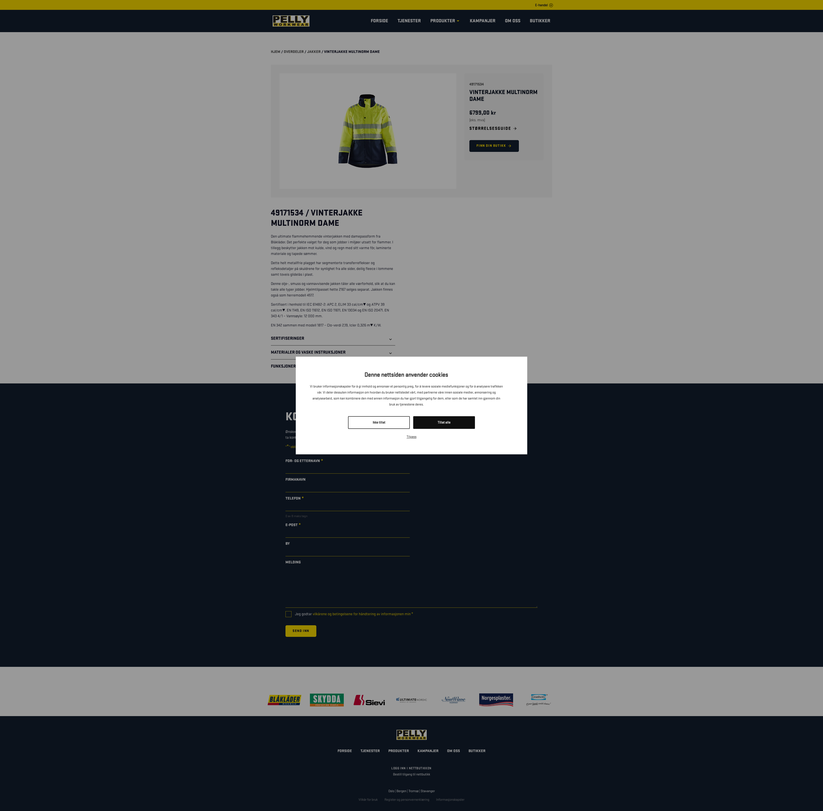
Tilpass (411, 437)
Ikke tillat (379, 422)
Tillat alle (444, 422)
